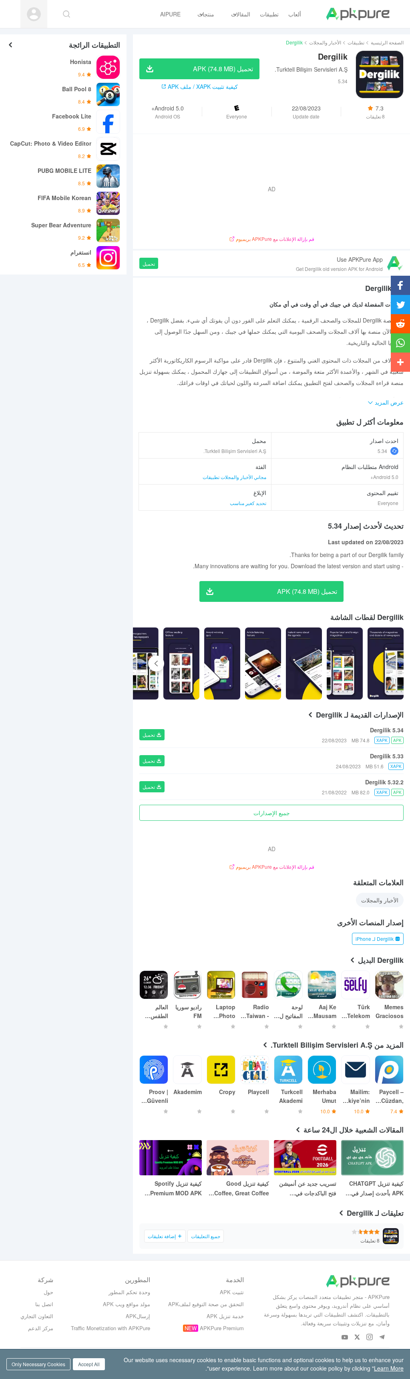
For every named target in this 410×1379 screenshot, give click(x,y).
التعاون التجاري (36, 1316)
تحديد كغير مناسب (248, 502)
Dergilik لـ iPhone (375, 938)
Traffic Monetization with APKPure (110, 1328)
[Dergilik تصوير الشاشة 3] (263, 663)
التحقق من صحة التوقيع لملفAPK (206, 1304)
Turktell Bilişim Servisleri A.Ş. (311, 69)
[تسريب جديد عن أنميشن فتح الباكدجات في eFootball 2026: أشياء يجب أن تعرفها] (305, 1157)
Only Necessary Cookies (38, 1364)
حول (48, 1292)
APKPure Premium (222, 1328)
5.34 (382, 450)
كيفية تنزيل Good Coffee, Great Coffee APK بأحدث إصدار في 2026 (241, 1188)
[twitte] (357, 1338)
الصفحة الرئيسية (387, 42)
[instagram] (370, 1338)
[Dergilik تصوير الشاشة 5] (181, 663)
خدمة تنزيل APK (225, 1316)
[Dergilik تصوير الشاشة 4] (222, 663)
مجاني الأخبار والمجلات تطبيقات (234, 476)
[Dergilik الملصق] (386, 663)
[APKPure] (358, 14)
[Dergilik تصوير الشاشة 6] (136, 663)
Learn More (389, 1368)
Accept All (89, 1364)
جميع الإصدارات (271, 813)
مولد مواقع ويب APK (126, 1304)
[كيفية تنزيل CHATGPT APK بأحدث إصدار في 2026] (372, 1157)
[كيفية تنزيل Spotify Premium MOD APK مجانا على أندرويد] (170, 1157)
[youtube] (345, 1338)
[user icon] (34, 14)
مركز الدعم (40, 1328)
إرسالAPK (138, 1316)
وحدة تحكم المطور (129, 1292)
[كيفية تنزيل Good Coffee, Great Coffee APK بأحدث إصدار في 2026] (238, 1157)
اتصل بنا (44, 1304)
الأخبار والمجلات (325, 42)
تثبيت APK (232, 1292)
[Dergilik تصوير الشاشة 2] (304, 663)
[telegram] (382, 1338)
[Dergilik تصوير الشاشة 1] (345, 663)
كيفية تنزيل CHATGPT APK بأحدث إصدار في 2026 (376, 1188)
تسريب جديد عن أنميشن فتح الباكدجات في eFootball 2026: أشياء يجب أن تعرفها (307, 1188)
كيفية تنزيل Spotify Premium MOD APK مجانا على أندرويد (176, 1188)
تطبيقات (356, 42)
